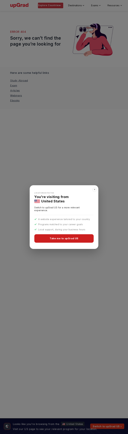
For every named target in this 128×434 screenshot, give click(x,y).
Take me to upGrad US (64, 238)
